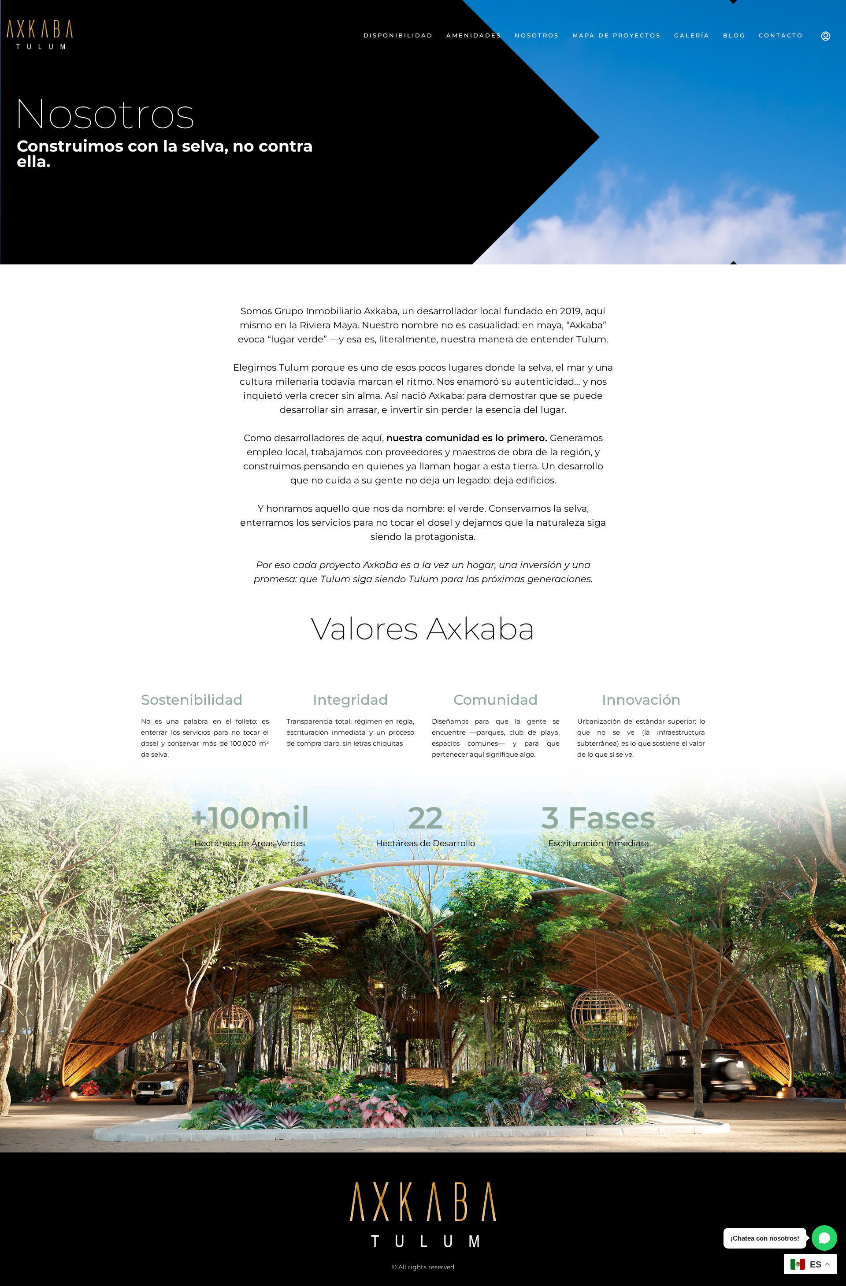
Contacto (781, 35)
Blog (734, 35)
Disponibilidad (398, 35)
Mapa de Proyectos (616, 35)
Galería (692, 35)
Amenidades (473, 35)
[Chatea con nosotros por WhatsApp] (824, 1238)
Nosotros (537, 35)
